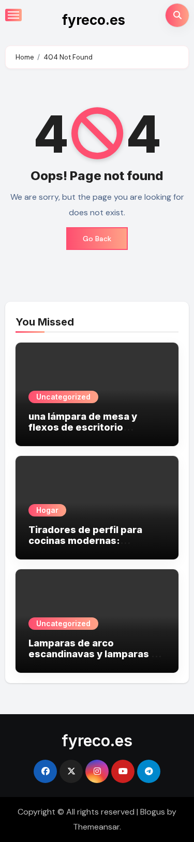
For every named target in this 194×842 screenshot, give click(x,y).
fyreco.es (93, 20)
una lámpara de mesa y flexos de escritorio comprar (82, 427)
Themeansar (96, 826)
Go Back (97, 238)
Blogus (152, 811)
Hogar (47, 510)
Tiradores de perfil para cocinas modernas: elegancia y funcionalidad (89, 540)
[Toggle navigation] (13, 15)
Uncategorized (63, 396)
